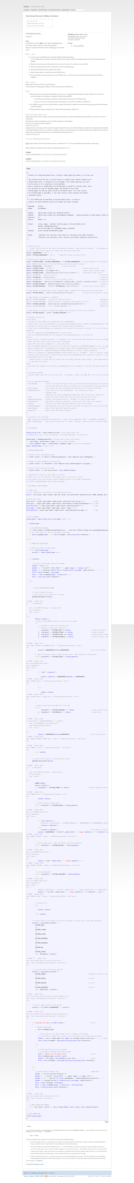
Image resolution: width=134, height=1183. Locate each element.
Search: (73, 10)
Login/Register (66, 10)
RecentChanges (42, 10)
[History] (32, 1176)
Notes (28, 91)
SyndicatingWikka (78, 46)
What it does (30, 54)
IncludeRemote (37, 7)
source (77, 36)
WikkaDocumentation (78, 1130)
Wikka (26, 7)
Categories (27, 10)
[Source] (26, 1176)
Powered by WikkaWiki (106, 1176)
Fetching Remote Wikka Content (42, 16)
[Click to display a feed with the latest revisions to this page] (46, 1176)
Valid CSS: (97, 1176)
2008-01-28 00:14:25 (40, 1176)
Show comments (49, 1173)
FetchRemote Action (33, 34)
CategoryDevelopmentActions (35, 1164)
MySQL (35, 104)
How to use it (31, 82)
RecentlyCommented (54, 10)
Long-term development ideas (36, 114)
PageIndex (34, 10)
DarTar (29, 1126)
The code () (38, 139)
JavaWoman (29, 43)
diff (42, 25)
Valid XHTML (91, 1176)
